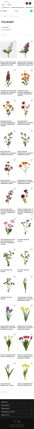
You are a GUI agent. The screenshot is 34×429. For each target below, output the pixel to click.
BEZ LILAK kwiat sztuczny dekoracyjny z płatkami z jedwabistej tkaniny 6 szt (25, 63)
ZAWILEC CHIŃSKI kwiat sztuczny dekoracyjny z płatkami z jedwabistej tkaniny (25, 211)
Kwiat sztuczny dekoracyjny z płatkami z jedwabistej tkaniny (8, 153)
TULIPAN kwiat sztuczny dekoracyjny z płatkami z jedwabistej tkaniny (25, 298)
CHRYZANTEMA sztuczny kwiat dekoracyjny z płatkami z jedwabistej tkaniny (8, 242)
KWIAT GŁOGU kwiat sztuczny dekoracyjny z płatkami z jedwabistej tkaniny (8, 211)
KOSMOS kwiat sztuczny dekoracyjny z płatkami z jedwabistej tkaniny (25, 182)
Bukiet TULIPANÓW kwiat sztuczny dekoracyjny (8, 355)
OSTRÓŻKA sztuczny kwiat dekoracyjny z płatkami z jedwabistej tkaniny (8, 92)
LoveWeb (21, 426)
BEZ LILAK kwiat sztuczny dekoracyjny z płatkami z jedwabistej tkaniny (8, 63)
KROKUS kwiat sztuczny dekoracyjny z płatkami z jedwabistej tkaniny (8, 327)
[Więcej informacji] (13, 66)
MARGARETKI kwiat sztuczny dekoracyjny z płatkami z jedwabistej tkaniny (25, 93)
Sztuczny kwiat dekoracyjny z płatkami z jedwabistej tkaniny (25, 122)
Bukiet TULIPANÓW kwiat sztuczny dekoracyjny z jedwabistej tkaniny (25, 356)
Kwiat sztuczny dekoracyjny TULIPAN (7, 384)
